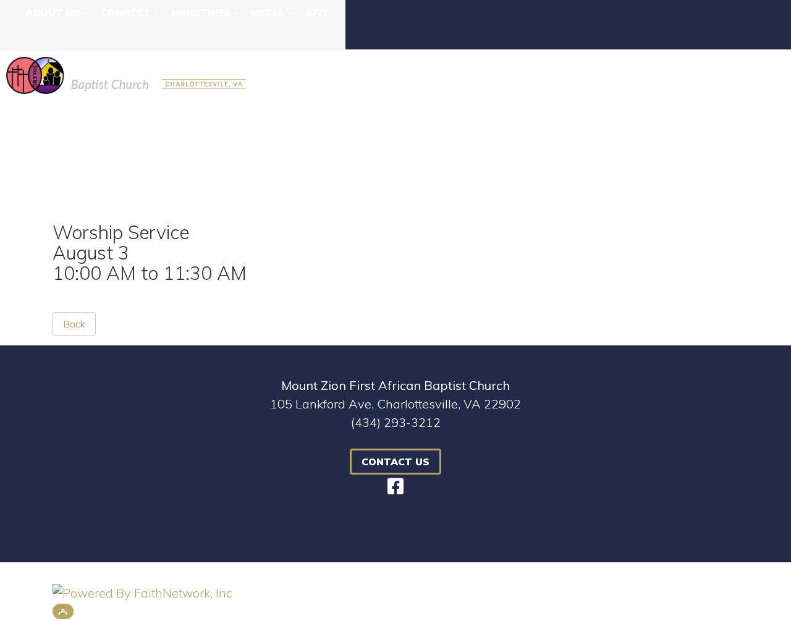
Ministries (201, 12)
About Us (53, 12)
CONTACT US (395, 461)
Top (63, 611)
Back (74, 324)
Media (267, 12)
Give (317, 12)
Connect (126, 12)
